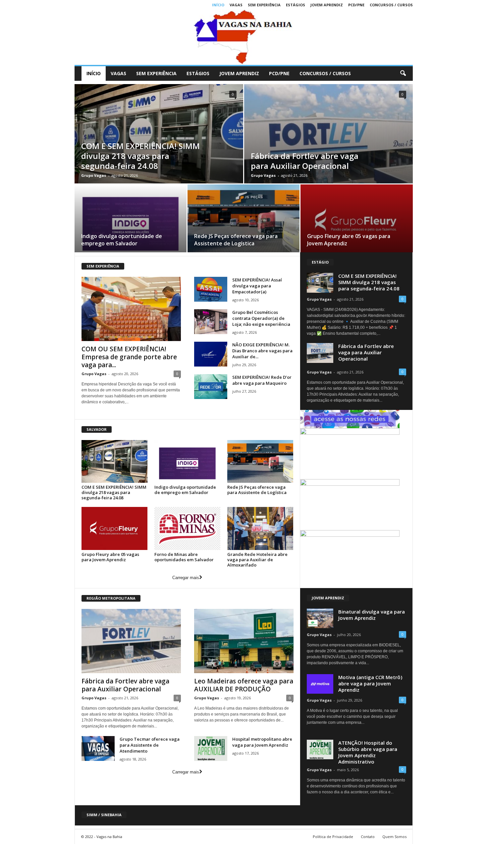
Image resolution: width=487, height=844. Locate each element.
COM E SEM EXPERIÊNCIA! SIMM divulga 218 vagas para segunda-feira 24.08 (140, 155)
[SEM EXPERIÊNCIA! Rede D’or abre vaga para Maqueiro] (210, 386)
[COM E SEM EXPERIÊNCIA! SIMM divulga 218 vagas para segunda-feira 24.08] (114, 461)
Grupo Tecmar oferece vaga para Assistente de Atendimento (150, 745)
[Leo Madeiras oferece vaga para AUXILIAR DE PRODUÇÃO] (244, 641)
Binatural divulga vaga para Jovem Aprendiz (371, 614)
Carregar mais (185, 577)
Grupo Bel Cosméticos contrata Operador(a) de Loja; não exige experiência (261, 318)
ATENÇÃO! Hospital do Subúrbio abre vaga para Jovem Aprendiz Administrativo (367, 752)
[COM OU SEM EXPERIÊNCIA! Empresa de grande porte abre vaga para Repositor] (131, 309)
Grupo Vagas (93, 175)
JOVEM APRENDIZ (326, 4)
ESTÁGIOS (295, 4)
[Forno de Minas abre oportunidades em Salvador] (187, 528)
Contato (368, 836)
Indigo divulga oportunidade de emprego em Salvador (121, 239)
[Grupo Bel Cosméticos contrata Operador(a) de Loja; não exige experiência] (210, 321)
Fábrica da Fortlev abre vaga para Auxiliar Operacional (304, 160)
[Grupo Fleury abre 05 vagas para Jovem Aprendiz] (356, 220)
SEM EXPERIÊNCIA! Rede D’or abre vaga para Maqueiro (262, 380)
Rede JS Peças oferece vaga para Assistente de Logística (236, 239)
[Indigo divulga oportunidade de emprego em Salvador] (131, 220)
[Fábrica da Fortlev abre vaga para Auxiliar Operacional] (131, 641)
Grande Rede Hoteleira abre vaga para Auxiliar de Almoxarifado (257, 559)
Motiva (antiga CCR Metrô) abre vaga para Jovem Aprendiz (370, 683)
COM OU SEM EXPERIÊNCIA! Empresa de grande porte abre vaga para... (129, 357)
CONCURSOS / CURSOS (391, 4)
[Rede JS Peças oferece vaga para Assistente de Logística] (243, 220)
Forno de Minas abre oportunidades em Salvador (184, 557)
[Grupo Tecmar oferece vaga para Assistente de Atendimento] (98, 748)
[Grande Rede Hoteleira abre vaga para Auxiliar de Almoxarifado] (260, 528)
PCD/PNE (356, 4)
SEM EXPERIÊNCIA (264, 4)
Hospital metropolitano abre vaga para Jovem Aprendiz (262, 742)
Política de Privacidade (333, 836)
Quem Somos (394, 836)
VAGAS (236, 4)
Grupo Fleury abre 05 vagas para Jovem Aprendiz (110, 557)
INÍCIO (218, 4)
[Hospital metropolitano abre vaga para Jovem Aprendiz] (210, 748)
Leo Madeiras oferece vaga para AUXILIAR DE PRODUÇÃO (243, 685)
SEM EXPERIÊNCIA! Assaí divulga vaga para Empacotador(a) (257, 286)
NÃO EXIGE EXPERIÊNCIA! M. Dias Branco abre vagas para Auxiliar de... (262, 351)
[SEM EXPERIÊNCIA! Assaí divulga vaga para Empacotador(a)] (210, 289)
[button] (403, 73)
